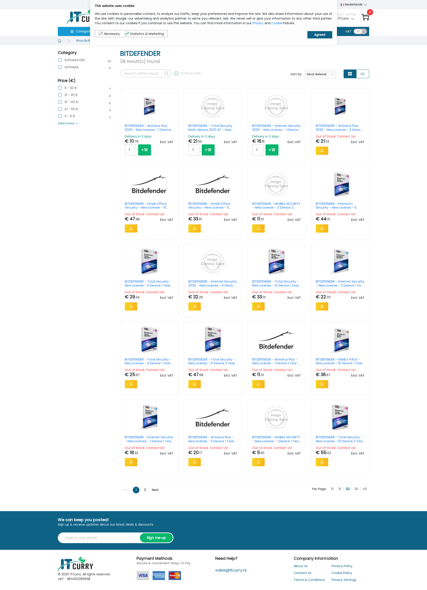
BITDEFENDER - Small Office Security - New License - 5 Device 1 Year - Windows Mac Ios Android (211, 205)
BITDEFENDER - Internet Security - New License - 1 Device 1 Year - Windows (149, 439)
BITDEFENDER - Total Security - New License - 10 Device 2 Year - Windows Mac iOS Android (339, 439)
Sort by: (296, 74)
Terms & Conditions (309, 580)
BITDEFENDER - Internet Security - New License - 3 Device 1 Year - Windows (340, 283)
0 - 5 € (69, 116)
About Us (301, 566)
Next (155, 490)
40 (365, 489)
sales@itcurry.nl (230, 570)
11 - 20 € (70, 88)
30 (356, 489)
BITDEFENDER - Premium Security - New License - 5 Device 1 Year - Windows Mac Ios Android (338, 205)
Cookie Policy (342, 573)
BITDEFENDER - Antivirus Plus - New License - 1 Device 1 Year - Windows (276, 361)
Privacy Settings (344, 580)
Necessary (112, 34)
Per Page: (319, 489)
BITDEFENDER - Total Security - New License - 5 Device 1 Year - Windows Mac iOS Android (149, 283)
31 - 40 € (71, 102)
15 (339, 489)
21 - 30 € (71, 95)
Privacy (258, 23)
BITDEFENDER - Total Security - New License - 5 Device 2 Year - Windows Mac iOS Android (211, 361)
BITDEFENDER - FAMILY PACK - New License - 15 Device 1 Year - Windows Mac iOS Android (339, 361)
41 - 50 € (71, 109)
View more (66, 123)
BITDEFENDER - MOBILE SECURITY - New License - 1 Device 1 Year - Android (276, 439)
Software (71, 67)
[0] (365, 17)
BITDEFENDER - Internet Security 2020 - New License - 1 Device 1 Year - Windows (276, 128)
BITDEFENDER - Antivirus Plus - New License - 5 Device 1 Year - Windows (212, 439)
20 (348, 489)
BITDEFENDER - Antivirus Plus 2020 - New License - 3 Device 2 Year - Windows (339, 128)
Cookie (276, 23)
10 (332, 489)
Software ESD (74, 60)
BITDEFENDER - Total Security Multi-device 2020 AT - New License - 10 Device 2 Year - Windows (210, 128)
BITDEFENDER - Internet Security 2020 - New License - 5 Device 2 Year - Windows (212, 283)
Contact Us (302, 573)
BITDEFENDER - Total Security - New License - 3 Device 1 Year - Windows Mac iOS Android (149, 361)
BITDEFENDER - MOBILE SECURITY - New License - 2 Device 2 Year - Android (276, 205)
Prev (126, 490)
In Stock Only (191, 73)
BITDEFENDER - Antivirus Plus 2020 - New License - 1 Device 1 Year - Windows (149, 128)
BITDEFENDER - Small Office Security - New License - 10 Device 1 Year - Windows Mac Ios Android (147, 205)
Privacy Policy (342, 566)
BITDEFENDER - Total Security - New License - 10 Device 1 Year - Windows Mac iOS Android (275, 283)
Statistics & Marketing (147, 34)
